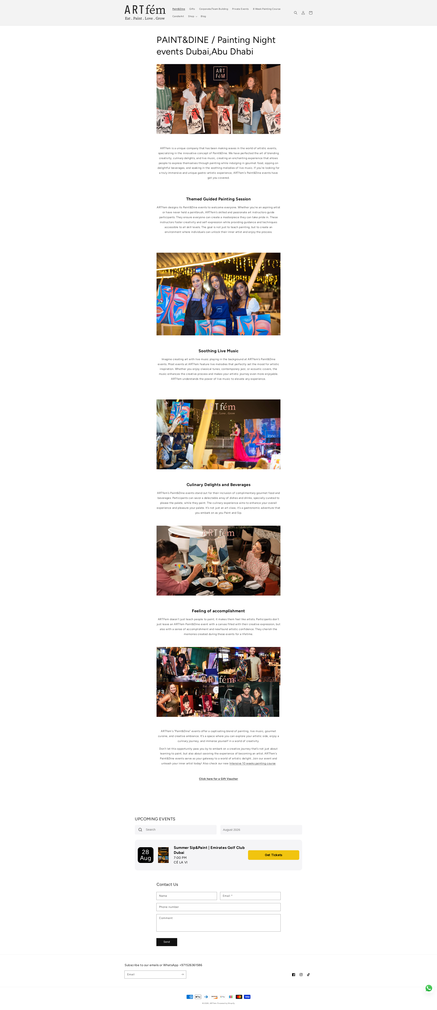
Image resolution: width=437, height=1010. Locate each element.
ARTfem (213, 1003)
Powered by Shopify (226, 1003)
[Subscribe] (182, 974)
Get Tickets (273, 855)
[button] (295, 13)
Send (167, 941)
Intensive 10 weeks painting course (252, 763)
